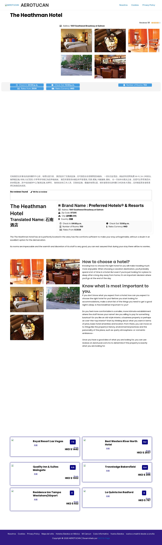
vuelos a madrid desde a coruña (140, 534)
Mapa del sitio (48, 534)
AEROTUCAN (35, 5)
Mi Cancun (86, 534)
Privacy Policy (149, 5)
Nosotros (123, 5)
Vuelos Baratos (117, 534)
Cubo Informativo (101, 534)
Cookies (135, 5)
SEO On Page (104, 538)
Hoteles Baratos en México (68, 534)
